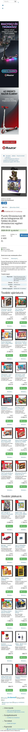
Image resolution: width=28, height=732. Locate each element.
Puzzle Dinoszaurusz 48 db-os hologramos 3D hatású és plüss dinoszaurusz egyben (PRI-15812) (11, 160)
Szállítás (9, 717)
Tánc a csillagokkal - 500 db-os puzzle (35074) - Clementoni (21, 546)
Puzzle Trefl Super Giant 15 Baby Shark (7, 342)
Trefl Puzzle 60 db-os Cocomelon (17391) (7, 473)
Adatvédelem (17, 710)
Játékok (13, 156)
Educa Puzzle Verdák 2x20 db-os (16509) (21, 440)
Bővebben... (10, 326)
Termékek (8, 156)
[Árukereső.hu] (12, 698)
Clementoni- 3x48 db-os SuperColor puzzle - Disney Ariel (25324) (21, 375)
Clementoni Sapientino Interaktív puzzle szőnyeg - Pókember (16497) (6, 408)
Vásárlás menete (20, 712)
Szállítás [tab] (5, 207)
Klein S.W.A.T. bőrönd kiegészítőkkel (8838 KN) (20, 611)
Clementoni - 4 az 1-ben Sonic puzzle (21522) (6, 375)
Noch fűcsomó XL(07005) (19, 578)
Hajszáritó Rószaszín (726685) (21, 677)
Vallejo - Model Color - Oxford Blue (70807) (21, 644)
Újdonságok (13, 723)
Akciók (8, 723)
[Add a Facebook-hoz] (2, 203)
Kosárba (10, 322)
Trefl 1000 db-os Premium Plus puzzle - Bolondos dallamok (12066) (7, 513)
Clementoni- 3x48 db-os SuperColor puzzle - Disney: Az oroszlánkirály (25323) (6, 440)
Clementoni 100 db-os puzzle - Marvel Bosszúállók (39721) (6, 309)
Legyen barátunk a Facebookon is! (16, 729)
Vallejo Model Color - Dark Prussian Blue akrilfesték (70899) (7, 677)
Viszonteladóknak (15, 717)
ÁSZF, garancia (10, 710)
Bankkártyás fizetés (11, 712)
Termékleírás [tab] (5, 258)
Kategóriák (21, 19)
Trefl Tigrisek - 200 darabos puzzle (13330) (20, 309)
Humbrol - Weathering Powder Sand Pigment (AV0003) (6, 644)
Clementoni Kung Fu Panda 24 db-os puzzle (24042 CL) (20, 473)
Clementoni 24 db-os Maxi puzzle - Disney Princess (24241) (21, 342)
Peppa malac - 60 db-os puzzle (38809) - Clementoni (21, 513)
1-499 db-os (7, 157)
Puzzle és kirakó (20, 156)
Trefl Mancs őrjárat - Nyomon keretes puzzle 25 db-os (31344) (6, 611)
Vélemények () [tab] (14, 258)
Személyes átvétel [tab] (15, 207)
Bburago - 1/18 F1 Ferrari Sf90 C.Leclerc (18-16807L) (6, 546)
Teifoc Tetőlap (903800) (5, 578)
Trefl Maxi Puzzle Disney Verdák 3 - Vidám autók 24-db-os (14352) (20, 408)
